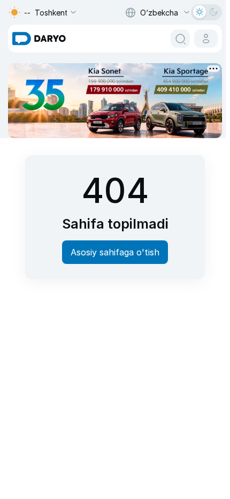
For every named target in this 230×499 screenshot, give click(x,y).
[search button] (180, 38)
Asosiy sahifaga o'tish (115, 252)
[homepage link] (39, 38)
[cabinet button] (206, 38)
